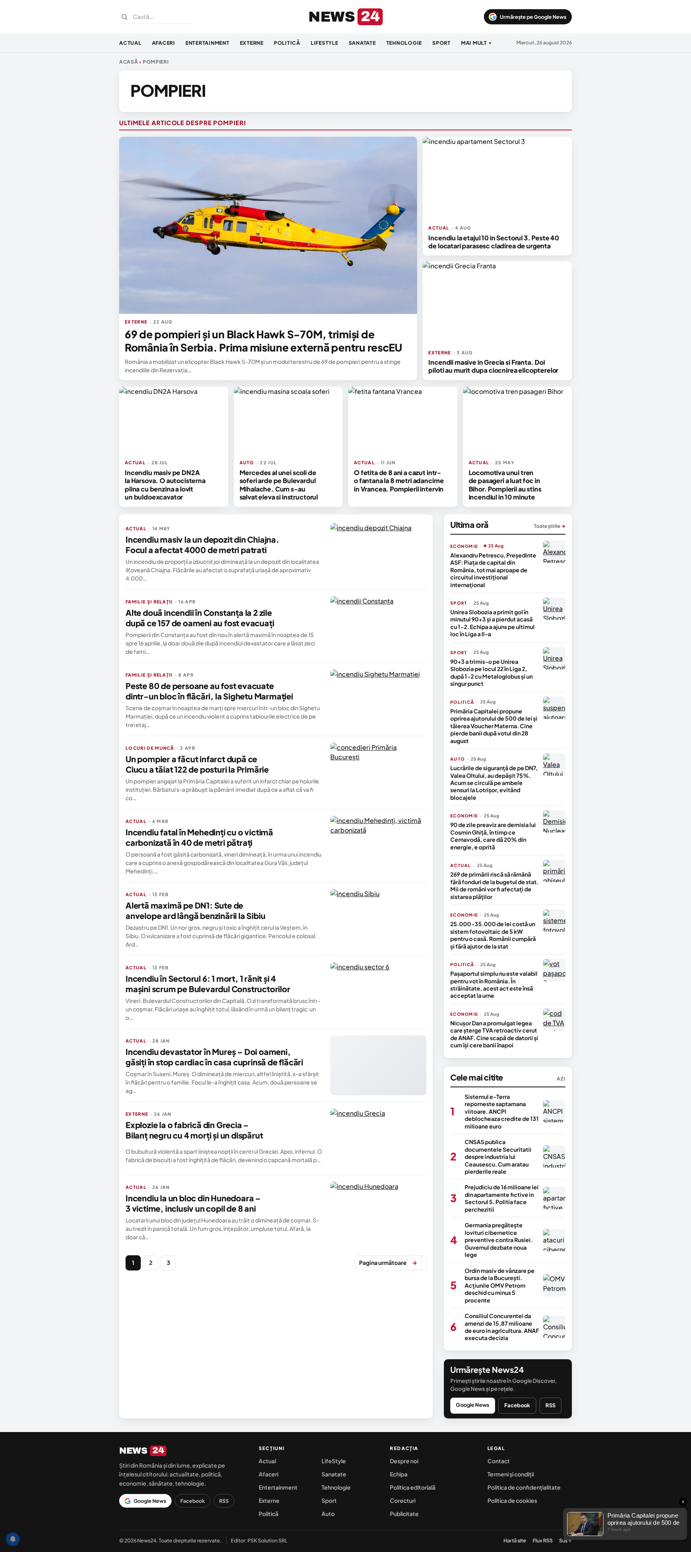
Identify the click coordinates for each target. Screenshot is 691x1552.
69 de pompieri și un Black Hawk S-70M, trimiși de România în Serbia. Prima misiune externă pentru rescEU (263, 341)
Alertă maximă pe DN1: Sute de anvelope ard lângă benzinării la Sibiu (195, 910)
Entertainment (208, 43)
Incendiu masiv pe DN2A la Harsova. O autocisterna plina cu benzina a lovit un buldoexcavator (165, 484)
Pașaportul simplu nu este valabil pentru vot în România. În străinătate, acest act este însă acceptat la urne (493, 984)
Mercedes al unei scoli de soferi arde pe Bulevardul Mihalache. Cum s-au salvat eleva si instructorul (279, 484)
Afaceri (163, 43)
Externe (252, 43)
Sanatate (362, 43)
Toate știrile (549, 526)
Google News (472, 1405)
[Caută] (124, 17)
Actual (130, 43)
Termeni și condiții (510, 1474)
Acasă (128, 62)
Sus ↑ (565, 1540)
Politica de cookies (512, 1500)
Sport (441, 43)
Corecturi (402, 1500)
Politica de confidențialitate (524, 1487)
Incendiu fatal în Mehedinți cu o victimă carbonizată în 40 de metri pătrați (199, 837)
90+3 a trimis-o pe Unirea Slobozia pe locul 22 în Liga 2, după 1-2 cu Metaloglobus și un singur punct (491, 672)
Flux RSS (543, 1540)
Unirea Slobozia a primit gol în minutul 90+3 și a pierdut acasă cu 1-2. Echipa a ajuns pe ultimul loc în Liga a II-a (492, 622)
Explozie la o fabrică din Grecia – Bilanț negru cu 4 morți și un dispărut (194, 1130)
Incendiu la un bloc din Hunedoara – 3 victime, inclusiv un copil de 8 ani (193, 1203)
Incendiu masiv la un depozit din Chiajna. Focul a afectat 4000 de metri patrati (202, 544)
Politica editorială (412, 1487)
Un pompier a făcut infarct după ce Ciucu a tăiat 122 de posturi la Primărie (197, 764)
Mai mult (476, 43)
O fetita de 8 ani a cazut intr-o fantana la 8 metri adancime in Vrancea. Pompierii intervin (398, 480)
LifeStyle (324, 43)
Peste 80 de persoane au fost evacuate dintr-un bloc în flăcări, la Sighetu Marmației (209, 691)
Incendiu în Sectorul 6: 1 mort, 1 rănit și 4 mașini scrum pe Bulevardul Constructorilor (208, 983)
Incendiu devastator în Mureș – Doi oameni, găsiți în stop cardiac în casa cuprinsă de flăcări (214, 1057)
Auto (328, 1513)
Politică (287, 43)
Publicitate (404, 1513)
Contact (498, 1460)
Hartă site (514, 1540)
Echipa (398, 1474)
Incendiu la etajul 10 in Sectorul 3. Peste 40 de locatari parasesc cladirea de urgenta (493, 242)
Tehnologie (404, 43)
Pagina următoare (388, 1262)
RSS (550, 1405)
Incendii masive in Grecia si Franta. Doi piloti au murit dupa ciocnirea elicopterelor (493, 366)
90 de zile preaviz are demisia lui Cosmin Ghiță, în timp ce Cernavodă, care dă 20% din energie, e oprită (493, 835)
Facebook (517, 1405)
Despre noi (404, 1460)
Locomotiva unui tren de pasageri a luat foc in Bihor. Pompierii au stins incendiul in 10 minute (505, 484)
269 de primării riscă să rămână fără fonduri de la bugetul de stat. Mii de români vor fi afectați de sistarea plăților (494, 885)
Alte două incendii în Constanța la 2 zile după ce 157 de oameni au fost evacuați (200, 617)
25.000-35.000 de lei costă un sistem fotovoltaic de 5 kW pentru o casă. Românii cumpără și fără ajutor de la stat (493, 934)
